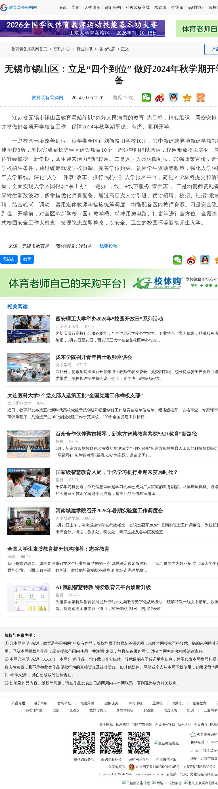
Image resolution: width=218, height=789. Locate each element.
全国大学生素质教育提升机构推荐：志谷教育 (58, 549)
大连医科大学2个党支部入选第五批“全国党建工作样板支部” (75, 395)
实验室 (148, 710)
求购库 (160, 7)
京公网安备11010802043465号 (157, 767)
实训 (190, 710)
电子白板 (40, 703)
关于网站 (106, 724)
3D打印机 (135, 703)
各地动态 (107, 49)
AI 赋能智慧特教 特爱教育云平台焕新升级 (103, 587)
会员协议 (200, 724)
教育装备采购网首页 (29, 49)
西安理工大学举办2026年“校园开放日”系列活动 (109, 319)
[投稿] (200, 97)
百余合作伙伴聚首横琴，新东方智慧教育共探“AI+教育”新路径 (126, 434)
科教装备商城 (138, 7)
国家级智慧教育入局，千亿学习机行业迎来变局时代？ (117, 472)
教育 (27, 259)
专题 (75, 7)
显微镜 (157, 703)
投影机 (178, 703)
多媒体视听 (124, 710)
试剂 (56, 710)
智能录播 (88, 703)
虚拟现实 (111, 703)
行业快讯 (85, 49)
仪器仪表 (170, 710)
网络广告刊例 (142, 724)
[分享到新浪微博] (159, 97)
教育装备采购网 (47, 97)
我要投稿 (108, 246)
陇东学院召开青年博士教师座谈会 (94, 357)
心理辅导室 (34, 710)
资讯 (63, 7)
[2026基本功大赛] (82, 28)
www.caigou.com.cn (149, 774)
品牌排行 (196, 7)
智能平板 (64, 703)
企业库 (177, 7)
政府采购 (113, 7)
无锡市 (9, 259)
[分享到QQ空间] (187, 97)
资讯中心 (62, 49)
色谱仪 (74, 710)
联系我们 (122, 724)
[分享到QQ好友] (173, 97)
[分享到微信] (146, 97)
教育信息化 (97, 710)
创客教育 (199, 703)
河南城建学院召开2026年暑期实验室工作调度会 (109, 510)
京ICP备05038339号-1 (199, 767)
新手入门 (184, 724)
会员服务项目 (165, 724)
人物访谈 (92, 7)
